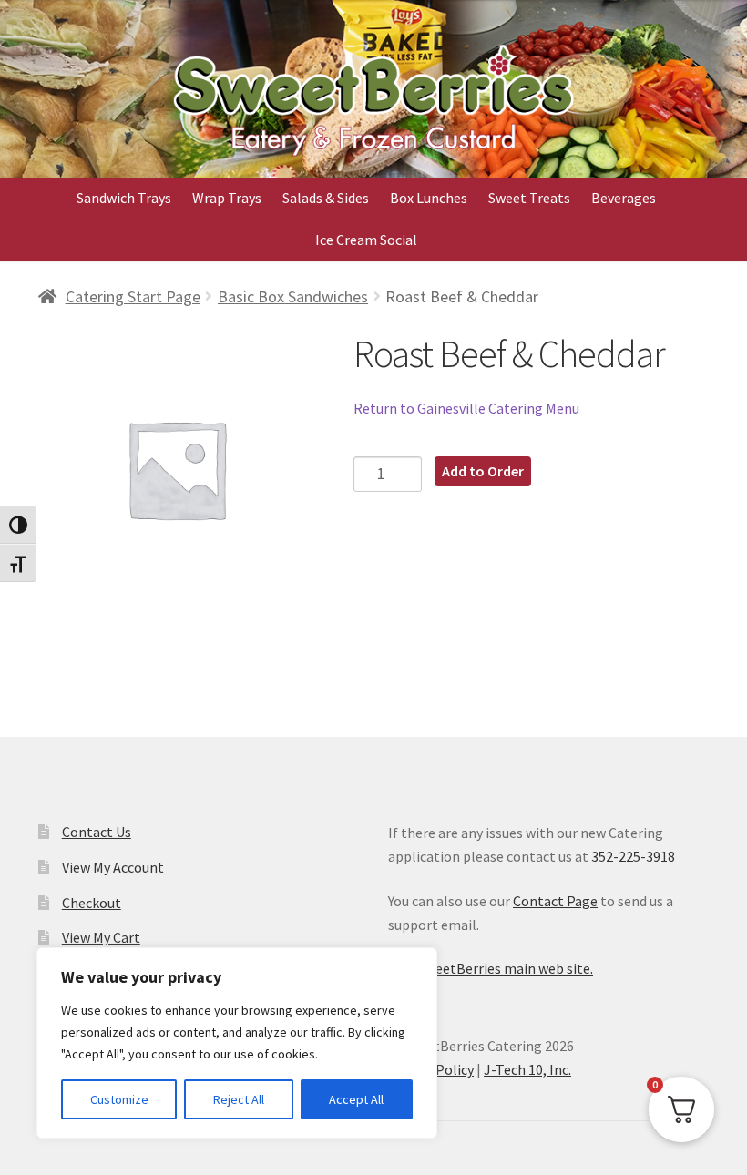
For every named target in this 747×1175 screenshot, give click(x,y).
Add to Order (483, 471)
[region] (236, 1043)
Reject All (238, 1099)
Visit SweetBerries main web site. (490, 968)
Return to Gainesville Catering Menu (466, 408)
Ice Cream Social (366, 239)
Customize (119, 1099)
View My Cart (101, 937)
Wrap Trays (226, 198)
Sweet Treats (529, 198)
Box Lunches (428, 198)
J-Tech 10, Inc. (527, 1069)
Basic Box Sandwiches (293, 296)
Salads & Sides (325, 198)
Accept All (356, 1099)
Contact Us (96, 831)
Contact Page (555, 901)
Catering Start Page (133, 296)
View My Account (113, 867)
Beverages (623, 198)
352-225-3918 (633, 856)
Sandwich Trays (124, 198)
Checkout (91, 903)
